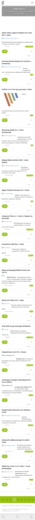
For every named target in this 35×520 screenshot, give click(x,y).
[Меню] (32, 2)
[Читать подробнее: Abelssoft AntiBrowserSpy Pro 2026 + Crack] (5, 456)
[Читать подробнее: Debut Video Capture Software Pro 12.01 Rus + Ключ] (5, 51)
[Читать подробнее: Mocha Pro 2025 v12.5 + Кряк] (5, 316)
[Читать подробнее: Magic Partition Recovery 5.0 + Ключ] (5, 206)
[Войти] (8, 2)
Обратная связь (6, 509)
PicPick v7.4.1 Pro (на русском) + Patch (17, 89)
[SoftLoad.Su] (2, 2)
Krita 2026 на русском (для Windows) (16, 326)
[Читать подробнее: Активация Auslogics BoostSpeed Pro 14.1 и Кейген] (5, 400)
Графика (7, 229)
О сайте (17, 510)
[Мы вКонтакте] (3, 516)
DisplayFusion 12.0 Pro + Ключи (14, 352)
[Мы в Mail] (31, 516)
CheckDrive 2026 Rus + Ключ (13, 244)
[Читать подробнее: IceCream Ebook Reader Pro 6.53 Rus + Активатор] (5, 79)
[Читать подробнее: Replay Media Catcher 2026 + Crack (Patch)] (5, 180)
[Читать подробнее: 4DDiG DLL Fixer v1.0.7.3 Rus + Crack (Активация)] (5, 484)
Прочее (7, 46)
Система (7, 255)
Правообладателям (17, 509)
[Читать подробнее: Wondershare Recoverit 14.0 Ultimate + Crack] (5, 430)
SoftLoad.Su (17, 505)
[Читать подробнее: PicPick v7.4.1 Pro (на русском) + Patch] (5, 120)
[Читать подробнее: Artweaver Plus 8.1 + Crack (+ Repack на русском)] (5, 234)
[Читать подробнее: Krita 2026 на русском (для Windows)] (5, 342)
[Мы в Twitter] (17, 516)
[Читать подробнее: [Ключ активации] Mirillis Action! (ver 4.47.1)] (5, 290)
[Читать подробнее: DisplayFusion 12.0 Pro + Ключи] (5, 370)
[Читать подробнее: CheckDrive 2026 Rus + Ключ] (5, 260)
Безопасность (9, 451)
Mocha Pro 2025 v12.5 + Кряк (13, 300)
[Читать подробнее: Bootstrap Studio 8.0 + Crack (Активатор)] (5, 150)
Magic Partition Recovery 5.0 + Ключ (15, 190)
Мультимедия (9, 175)
